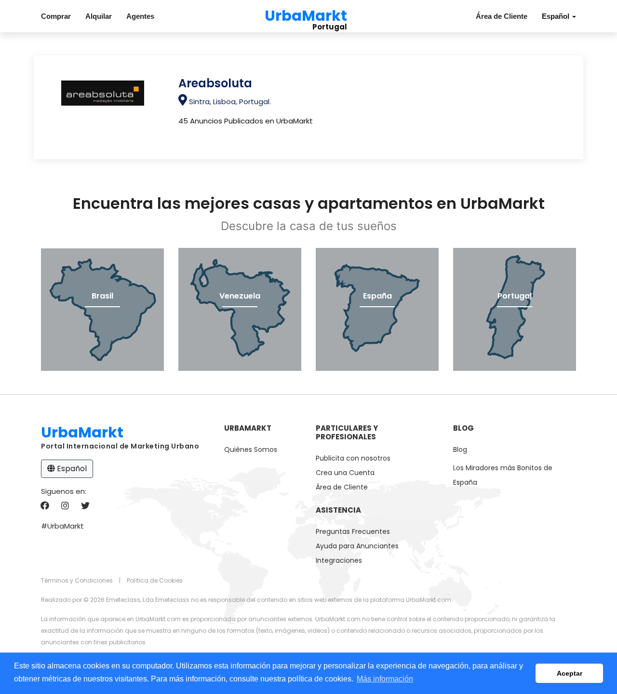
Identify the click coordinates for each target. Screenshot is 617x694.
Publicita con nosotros (353, 458)
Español (71, 468)
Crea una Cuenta (345, 472)
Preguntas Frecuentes (353, 531)
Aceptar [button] (569, 673)
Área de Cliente (501, 16)
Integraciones (339, 560)
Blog (460, 449)
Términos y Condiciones (77, 580)
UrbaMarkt (306, 14)
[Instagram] (64, 506)
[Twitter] (85, 506)
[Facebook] (44, 506)
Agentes (140, 16)
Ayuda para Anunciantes (357, 546)
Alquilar (98, 16)
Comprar (56, 16)
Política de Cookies (155, 580)
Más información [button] (385, 679)
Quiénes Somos (250, 449)
